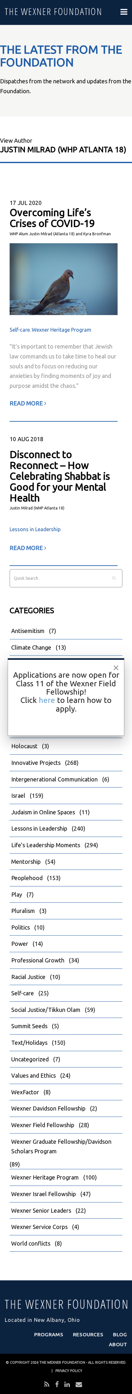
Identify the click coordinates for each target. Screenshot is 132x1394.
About (118, 1344)
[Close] (116, 668)
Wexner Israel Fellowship (43, 1194)
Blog (120, 1334)
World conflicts (30, 1243)
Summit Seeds (29, 1026)
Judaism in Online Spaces (43, 812)
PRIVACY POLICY (68, 1371)
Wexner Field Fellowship (42, 1125)
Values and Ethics (33, 1075)
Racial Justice (28, 977)
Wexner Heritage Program (61, 330)
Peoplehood (27, 878)
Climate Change (31, 647)
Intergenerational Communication (54, 779)
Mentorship (26, 861)
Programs (48, 1334)
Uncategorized (30, 1059)
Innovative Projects (36, 762)
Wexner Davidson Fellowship (48, 1108)
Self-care (20, 330)
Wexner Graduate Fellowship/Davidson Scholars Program (61, 1146)
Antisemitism (28, 631)
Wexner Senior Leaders (41, 1210)
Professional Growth (37, 960)
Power (19, 943)
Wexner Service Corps (39, 1227)
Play (16, 894)
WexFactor (25, 1092)
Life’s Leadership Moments (45, 845)
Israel (18, 795)
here (47, 700)
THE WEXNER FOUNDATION (62, 1362)
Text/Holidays (29, 1042)
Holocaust (24, 746)
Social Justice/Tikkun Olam (45, 1009)
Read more (27, 403)
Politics (20, 927)
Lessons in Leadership (35, 529)
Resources (88, 1334)
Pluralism (23, 911)
